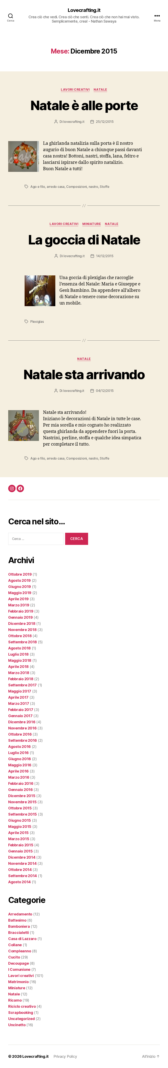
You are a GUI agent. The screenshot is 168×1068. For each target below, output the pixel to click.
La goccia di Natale (84, 240)
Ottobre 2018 (20, 636)
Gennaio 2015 (20, 851)
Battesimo (17, 920)
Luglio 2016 (18, 753)
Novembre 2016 (22, 728)
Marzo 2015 (18, 839)
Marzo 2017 (18, 703)
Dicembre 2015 (21, 796)
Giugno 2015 (19, 820)
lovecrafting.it (73, 122)
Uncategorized (21, 1019)
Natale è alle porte (84, 105)
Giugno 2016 (19, 759)
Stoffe (104, 187)
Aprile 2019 (18, 599)
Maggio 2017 (19, 691)
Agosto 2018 (19, 648)
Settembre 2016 (22, 740)
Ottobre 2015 (20, 808)
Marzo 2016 (18, 777)
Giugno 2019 (19, 586)
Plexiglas (37, 321)
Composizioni (76, 187)
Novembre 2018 (22, 630)
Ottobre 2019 (20, 574)
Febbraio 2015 (20, 845)
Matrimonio (18, 982)
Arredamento (20, 914)
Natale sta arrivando (84, 374)
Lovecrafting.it (84, 10)
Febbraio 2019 (20, 611)
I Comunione (19, 969)
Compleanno (19, 951)
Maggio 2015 (19, 826)
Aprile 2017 (18, 697)
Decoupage (18, 963)
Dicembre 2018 (21, 623)
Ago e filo (37, 187)
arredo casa (56, 187)
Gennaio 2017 (20, 716)
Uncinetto (17, 1025)
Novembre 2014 (22, 863)
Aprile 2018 (18, 666)
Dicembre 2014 (21, 857)
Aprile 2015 (18, 833)
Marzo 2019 (18, 605)
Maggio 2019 (19, 593)
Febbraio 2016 (20, 783)
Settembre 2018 (22, 642)
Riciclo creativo (22, 1006)
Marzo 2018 (18, 673)
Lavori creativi (75, 89)
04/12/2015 (105, 391)
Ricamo (15, 1000)
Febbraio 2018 (20, 679)
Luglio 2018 (18, 654)
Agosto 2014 (19, 882)
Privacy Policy (65, 1056)
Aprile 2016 (18, 771)
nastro (93, 187)
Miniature (91, 224)
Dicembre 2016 (21, 722)
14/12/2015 (104, 256)
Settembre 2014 (22, 876)
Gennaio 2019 (20, 617)
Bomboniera (19, 926)
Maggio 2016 (19, 765)
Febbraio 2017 (20, 709)
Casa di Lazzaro (22, 939)
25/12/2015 (105, 122)
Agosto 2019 (19, 580)
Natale (100, 89)
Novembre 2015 (22, 802)
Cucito (14, 957)
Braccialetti (18, 932)
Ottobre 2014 (20, 869)
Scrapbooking (20, 1012)
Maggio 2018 (19, 660)
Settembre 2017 (22, 685)
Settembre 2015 (22, 814)
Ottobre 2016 (20, 734)
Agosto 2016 (19, 746)
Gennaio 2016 (20, 789)
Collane (15, 945)
